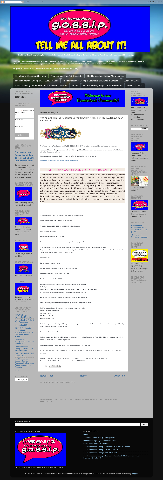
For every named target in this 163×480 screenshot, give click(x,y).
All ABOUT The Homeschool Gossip (23, 316)
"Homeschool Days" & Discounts (66, 76)
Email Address (20, 113)
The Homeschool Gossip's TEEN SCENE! (100, 453)
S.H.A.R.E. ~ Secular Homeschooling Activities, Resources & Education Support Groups (24, 332)
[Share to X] (55, 366)
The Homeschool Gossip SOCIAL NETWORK (36, 81)
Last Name (19, 127)
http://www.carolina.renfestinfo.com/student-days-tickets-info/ (59, 160)
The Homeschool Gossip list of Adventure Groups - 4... (24, 342)
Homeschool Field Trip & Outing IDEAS (24, 355)
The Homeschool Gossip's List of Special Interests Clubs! (24, 349)
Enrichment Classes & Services (30, 76)
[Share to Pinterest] (60, 366)
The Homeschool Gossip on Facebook (139, 236)
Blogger (135, 474)
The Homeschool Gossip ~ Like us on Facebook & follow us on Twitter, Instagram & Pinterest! (24, 363)
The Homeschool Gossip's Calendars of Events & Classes (90, 81)
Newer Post (46, 375)
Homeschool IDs (135, 85)
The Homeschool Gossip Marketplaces (105, 76)
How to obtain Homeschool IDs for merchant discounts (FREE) (139, 229)
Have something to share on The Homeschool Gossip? (41, 85)
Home (83, 375)
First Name (19, 120)
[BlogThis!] (52, 366)
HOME (75, 85)
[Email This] (50, 366)
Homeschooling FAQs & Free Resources (102, 85)
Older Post (119, 375)
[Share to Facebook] (57, 366)
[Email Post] (45, 366)
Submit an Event (131, 81)
